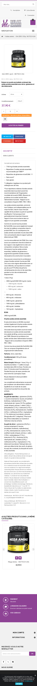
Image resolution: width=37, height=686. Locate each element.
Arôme (4, 94)
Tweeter (8, 136)
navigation (7, 31)
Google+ (8, 141)
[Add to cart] (16, 557)
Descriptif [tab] (7, 151)
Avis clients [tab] (8, 156)
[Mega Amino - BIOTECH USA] (18, 539)
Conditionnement (8, 101)
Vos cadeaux (15, 613)
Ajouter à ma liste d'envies (5, 119)
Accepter (19, 683)
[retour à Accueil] (2, 36)
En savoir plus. (29, 681)
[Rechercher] (33, 4)
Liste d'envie (31, 10)
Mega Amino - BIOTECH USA (18, 562)
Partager (19, 136)
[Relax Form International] (12, 23)
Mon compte (18, 633)
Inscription (16, 10)
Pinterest (20, 141)
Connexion (30, 15)
